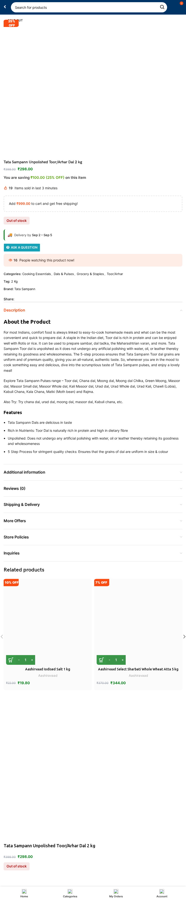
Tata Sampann (24, 289)
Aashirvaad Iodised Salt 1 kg (47, 669)
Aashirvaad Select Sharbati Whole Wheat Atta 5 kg (138, 669)
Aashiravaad (47, 675)
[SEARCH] (162, 7)
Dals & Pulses (64, 274)
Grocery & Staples (90, 274)
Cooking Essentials (36, 274)
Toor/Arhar (115, 274)
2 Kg (14, 281)
